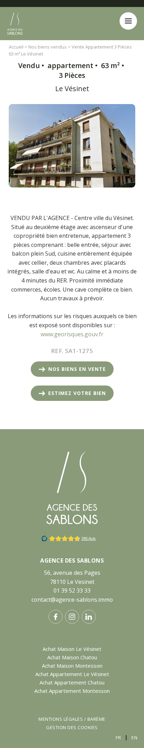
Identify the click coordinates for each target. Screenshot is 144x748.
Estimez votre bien (77, 393)
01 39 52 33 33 (72, 590)
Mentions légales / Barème (72, 719)
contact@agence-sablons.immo (72, 599)
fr (118, 737)
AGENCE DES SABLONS (72, 560)
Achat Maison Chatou (72, 657)
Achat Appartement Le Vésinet (72, 673)
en (134, 737)
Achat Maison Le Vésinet (72, 648)
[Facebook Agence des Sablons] (55, 616)
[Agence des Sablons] (15, 40)
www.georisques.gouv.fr (72, 334)
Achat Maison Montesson (72, 665)
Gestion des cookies (72, 727)
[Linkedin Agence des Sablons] (88, 616)
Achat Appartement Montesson (72, 690)
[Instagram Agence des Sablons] (72, 616)
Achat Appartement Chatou (72, 682)
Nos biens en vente (77, 369)
